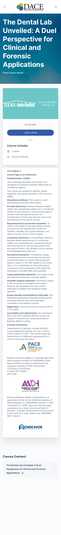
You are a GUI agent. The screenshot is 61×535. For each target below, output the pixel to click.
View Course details (13, 72)
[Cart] (55, 6)
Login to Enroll (30, 132)
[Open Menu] (4, 6)
